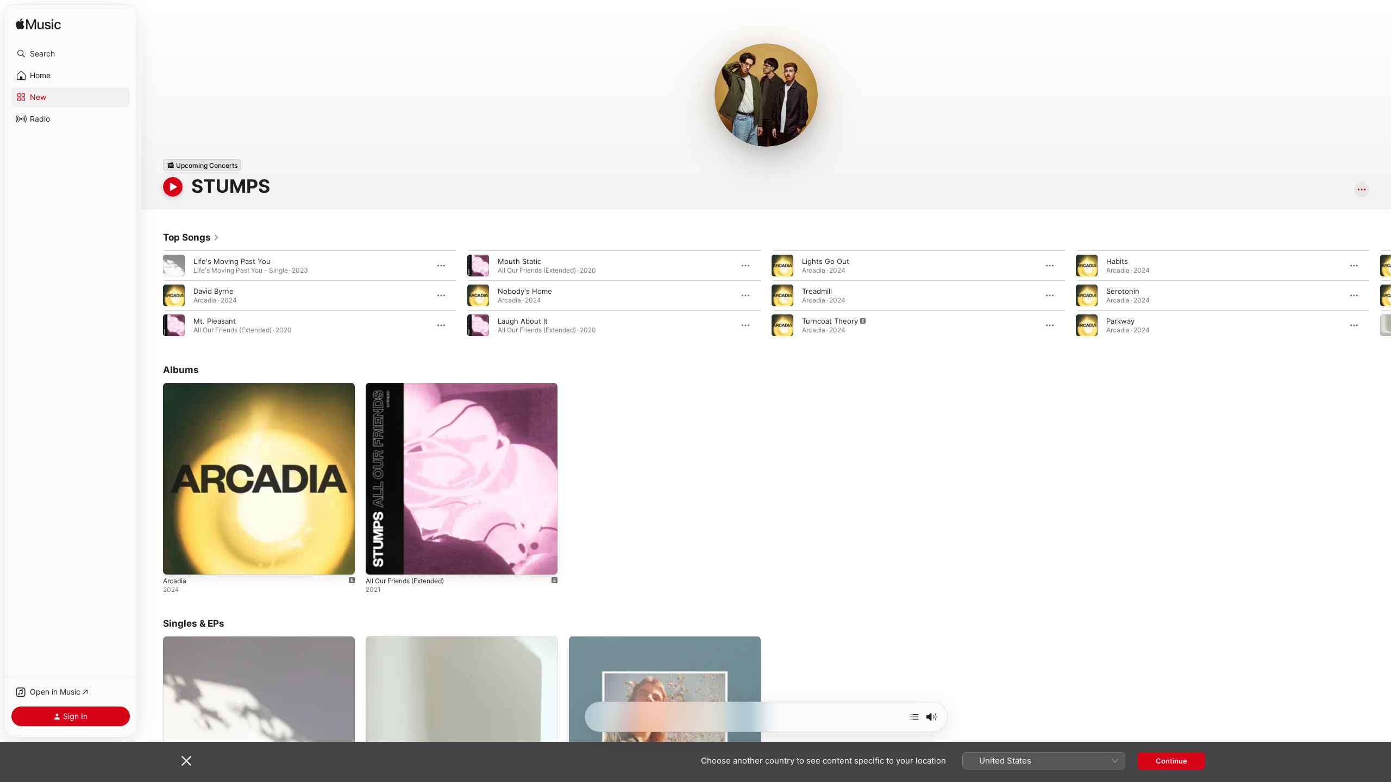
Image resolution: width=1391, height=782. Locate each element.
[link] (191, 237)
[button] (70, 54)
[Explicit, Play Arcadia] (176, 561)
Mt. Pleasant (214, 321)
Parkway (1120, 321)
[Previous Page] (152, 295)
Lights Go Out (825, 261)
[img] (38, 24)
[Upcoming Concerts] (202, 165)
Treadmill (817, 291)
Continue (1171, 760)
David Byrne (213, 291)
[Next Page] (1380, 295)
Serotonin (1122, 291)
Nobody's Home (525, 291)
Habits (1117, 261)
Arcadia (175, 387)
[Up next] (914, 716)
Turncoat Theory (830, 321)
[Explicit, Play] (782, 325)
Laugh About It (523, 321)
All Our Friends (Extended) (411, 387)
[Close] (186, 761)
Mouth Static (519, 261)
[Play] (173, 187)
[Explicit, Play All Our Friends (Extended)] (379, 561)
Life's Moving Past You (232, 261)
